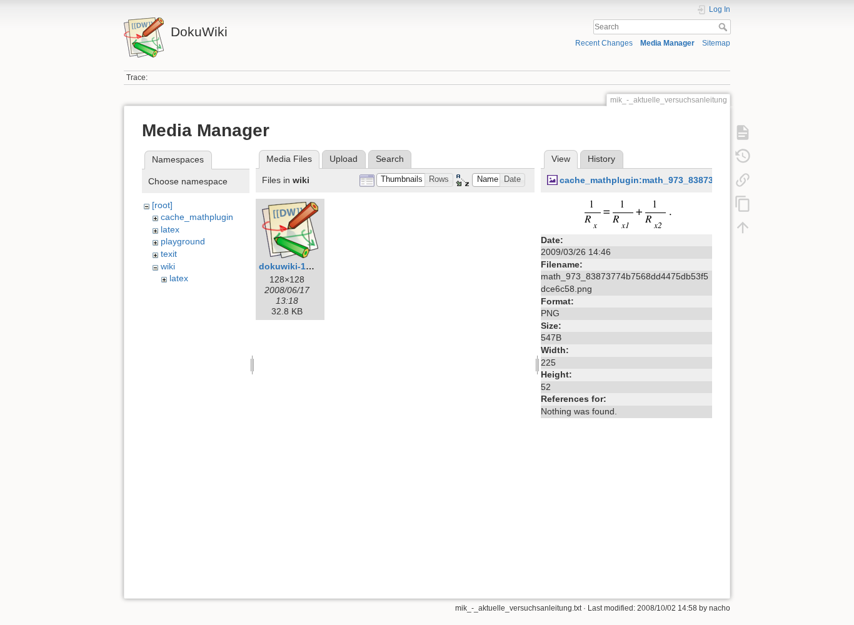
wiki (168, 266)
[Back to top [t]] (742, 227)
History (601, 159)
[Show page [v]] (742, 132)
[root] (162, 205)
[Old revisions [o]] (742, 156)
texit (169, 254)
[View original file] (626, 214)
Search (724, 26)
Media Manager (667, 43)
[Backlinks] (742, 180)
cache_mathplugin (197, 217)
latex (170, 229)
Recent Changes (604, 43)
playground (183, 241)
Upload (343, 159)
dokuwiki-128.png (297, 266)
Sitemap (716, 43)
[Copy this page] (742, 204)
